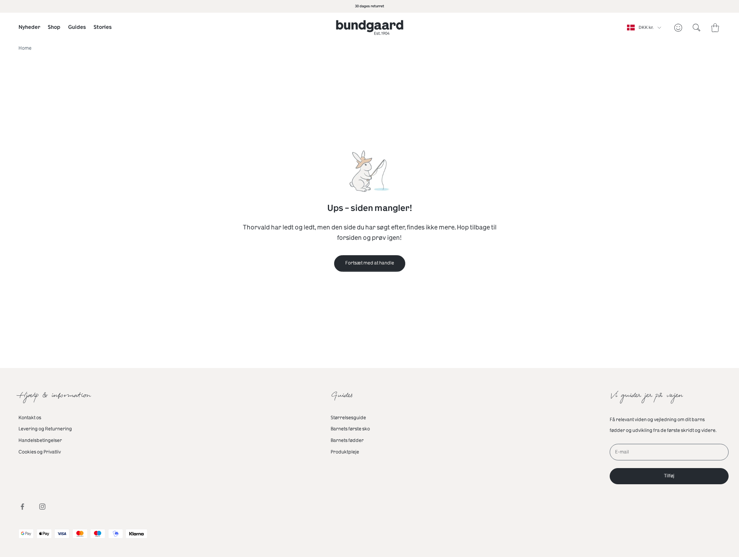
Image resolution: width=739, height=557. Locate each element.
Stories (103, 27)
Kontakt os (29, 418)
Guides (77, 27)
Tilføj (669, 476)
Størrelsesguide (348, 418)
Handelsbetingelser (40, 440)
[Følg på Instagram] (42, 506)
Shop (54, 27)
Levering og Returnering (45, 429)
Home (25, 48)
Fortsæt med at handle (369, 263)
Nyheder (29, 27)
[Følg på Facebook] (22, 506)
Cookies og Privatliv (39, 452)
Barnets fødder (347, 440)
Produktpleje (345, 452)
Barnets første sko (350, 429)
